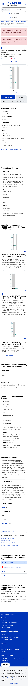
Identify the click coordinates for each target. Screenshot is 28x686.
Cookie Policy (15, 677)
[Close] (25, 30)
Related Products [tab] (21, 101)
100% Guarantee (22, 93)
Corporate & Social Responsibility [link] (10, 637)
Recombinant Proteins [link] (7, 625)
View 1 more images (7, 355)
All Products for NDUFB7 (7, 538)
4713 (3, 507)
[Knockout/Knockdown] (6, 48)
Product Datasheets (7, 562)
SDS (3, 575)
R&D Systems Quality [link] (6, 639)
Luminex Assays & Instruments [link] (9, 622)
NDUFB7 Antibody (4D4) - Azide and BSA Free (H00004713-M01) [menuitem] (12, 23)
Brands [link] (3, 634)
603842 (4, 523)
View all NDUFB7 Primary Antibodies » (11, 149)
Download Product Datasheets (12, 567)
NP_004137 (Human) (7, 531)
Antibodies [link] (4, 617)
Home (2, 21)
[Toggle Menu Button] (3, 4)
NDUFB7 (13, 21)
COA (3, 571)
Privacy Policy (6, 677)
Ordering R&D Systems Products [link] (10, 649)
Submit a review (5, 59)
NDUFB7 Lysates (5, 540)
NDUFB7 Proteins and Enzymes (9, 545)
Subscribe (5, 664)
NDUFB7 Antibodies (21, 21)
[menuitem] (2, 21)
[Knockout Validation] (7, 294)
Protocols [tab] (4, 101)
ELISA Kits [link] (4, 620)
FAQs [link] (2, 646)
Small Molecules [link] (5, 627)
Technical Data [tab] (8, 97)
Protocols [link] (3, 651)
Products (7, 21)
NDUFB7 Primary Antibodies (8, 542)
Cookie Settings (14, 683)
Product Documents (17, 58)
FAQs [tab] (12, 101)
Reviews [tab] (21, 97)
